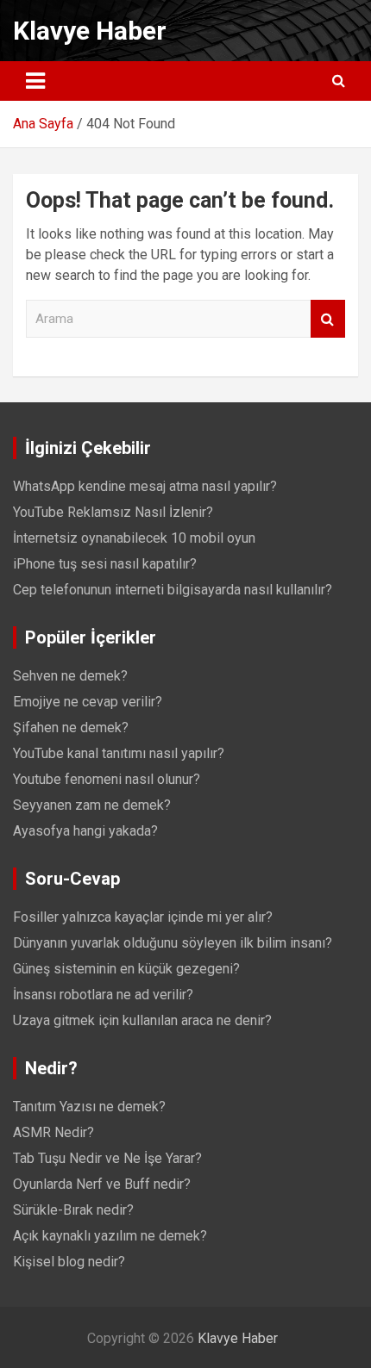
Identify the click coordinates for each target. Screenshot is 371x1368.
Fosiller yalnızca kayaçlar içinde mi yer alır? (143, 917)
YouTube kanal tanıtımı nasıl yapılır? (118, 753)
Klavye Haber (90, 31)
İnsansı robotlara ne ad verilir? (103, 994)
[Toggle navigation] (35, 81)
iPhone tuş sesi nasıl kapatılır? (105, 564)
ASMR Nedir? (53, 1132)
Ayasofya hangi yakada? (85, 831)
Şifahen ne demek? (71, 727)
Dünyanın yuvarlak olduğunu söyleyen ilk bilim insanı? (172, 943)
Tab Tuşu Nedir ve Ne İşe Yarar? (107, 1158)
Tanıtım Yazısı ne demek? (89, 1106)
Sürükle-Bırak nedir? (73, 1210)
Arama (328, 319)
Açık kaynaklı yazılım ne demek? (110, 1236)
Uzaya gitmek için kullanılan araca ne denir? (142, 1020)
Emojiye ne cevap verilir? (87, 701)
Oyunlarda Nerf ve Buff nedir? (102, 1184)
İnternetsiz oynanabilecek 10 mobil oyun (134, 538)
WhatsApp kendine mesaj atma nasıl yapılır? (145, 486)
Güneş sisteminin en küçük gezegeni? (126, 969)
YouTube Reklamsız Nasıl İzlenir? (113, 512)
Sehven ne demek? (70, 676)
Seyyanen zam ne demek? (92, 805)
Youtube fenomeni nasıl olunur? (106, 779)
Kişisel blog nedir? (69, 1261)
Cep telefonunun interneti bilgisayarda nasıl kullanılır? (172, 589)
